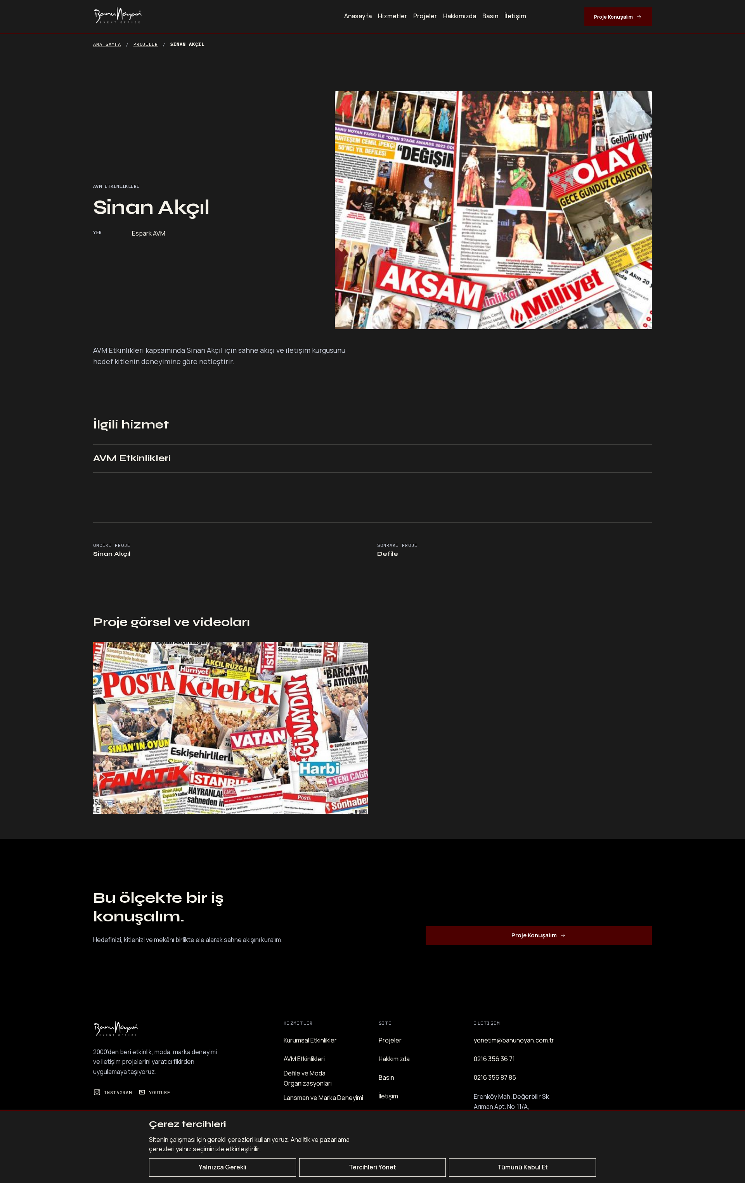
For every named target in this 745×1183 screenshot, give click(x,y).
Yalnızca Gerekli (222, 1167)
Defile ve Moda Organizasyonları (308, 1078)
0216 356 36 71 (494, 1059)
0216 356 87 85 (495, 1077)
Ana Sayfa (107, 44)
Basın (490, 16)
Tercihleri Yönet (372, 1167)
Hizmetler (392, 16)
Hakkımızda (459, 16)
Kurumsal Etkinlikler (310, 1040)
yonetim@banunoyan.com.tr (514, 1040)
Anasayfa (358, 16)
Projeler (425, 16)
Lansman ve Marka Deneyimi (323, 1097)
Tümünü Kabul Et (522, 1167)
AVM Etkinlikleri (131, 458)
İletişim (515, 16)
